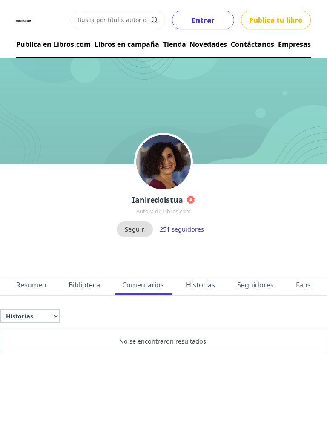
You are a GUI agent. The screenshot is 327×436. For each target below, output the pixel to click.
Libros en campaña (127, 44)
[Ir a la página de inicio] (23, 21)
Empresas (294, 44)
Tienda (174, 44)
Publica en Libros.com (53, 44)
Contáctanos (252, 44)
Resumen (31, 285)
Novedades (208, 44)
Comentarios (143, 285)
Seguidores (255, 285)
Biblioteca (84, 285)
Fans (303, 285)
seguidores (182, 229)
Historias (200, 285)
